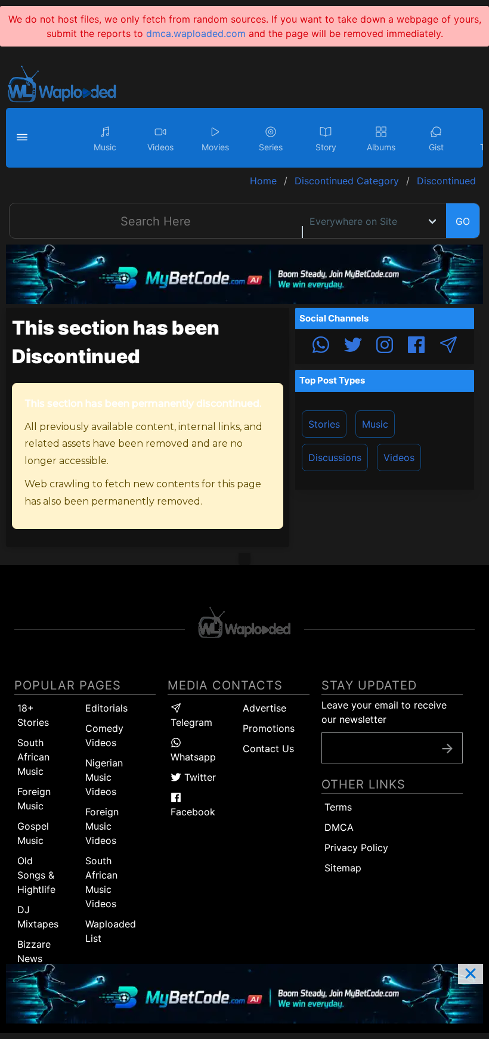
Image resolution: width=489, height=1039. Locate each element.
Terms (338, 807)
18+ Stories (33, 715)
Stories (324, 424)
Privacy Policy (356, 848)
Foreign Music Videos (102, 826)
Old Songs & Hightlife (36, 875)
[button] (24, 138)
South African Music (33, 757)
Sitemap (342, 868)
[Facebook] (416, 346)
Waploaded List (110, 931)
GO (463, 221)
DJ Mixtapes (37, 917)
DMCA (339, 827)
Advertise (264, 708)
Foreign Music (34, 799)
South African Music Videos (101, 882)
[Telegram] (448, 346)
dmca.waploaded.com (196, 33)
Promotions (269, 728)
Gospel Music (33, 833)
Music (375, 424)
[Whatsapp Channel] (321, 346)
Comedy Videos (104, 735)
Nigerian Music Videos (104, 777)
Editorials (106, 708)
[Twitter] (353, 346)
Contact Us (268, 748)
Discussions (334, 457)
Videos (398, 457)
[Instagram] (384, 346)
